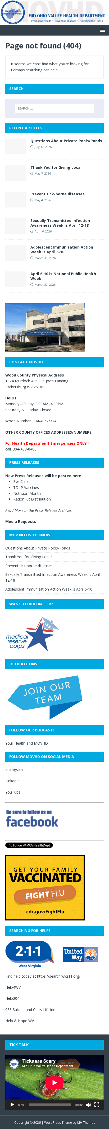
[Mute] (88, 1104)
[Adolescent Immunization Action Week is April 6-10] (15, 257)
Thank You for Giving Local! (56, 167)
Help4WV (13, 987)
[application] (54, 1082)
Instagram (14, 769)
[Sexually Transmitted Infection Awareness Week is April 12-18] (15, 230)
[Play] (12, 1104)
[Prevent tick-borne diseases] (15, 204)
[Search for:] (54, 108)
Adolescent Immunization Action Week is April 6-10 (61, 249)
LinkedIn (12, 780)
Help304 (12, 998)
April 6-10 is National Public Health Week (63, 276)
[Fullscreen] (96, 1104)
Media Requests (20, 521)
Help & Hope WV (19, 1020)
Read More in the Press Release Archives (38, 510)
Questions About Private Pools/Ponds (66, 140)
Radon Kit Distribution (32, 499)
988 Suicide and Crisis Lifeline (30, 1009)
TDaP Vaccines (26, 487)
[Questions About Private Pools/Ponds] (15, 150)
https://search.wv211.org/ (58, 976)
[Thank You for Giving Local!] (15, 177)
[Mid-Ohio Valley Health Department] (54, 21)
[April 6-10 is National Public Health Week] (15, 283)
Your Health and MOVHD (26, 743)
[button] (102, 30)
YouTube (13, 792)
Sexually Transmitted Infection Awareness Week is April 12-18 (60, 223)
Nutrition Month (27, 493)
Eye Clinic (21, 481)
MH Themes (86, 1122)
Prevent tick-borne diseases (57, 193)
